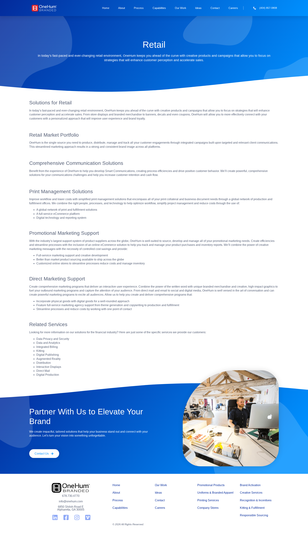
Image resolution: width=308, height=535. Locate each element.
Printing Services (208, 500)
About (121, 7)
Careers (233, 7)
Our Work (180, 7)
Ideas (198, 7)
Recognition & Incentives (255, 500)
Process (139, 7)
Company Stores (208, 507)
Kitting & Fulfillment (252, 507)
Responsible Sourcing (254, 515)
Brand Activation (250, 485)
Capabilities (159, 7)
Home (105, 7)
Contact (215, 7)
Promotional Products (211, 485)
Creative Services (251, 492)
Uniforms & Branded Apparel (215, 492)
